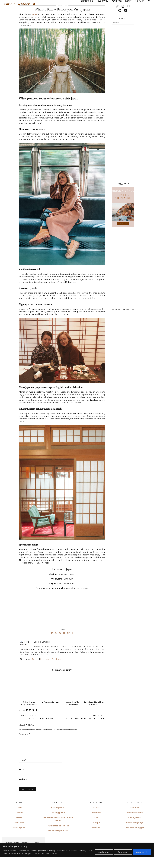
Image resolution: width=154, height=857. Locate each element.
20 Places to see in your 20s (50, 702)
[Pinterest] (60, 632)
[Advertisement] (62, 608)
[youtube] (125, 10)
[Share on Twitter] (30, 710)
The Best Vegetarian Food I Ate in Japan (85, 716)
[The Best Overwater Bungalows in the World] (29, 686)
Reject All (123, 852)
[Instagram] (56, 632)
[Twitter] (52, 632)
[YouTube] (64, 632)
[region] (77, 850)
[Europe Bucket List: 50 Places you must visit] (94, 686)
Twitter (35, 659)
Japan (35, 14)
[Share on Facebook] (27, 710)
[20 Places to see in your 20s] (51, 686)
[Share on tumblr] (36, 710)
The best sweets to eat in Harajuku (36, 716)
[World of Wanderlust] (19, 4)
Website (23, 779)
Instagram (45, 659)
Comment (24, 734)
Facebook (56, 659)
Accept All (142, 852)
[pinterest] (119, 10)
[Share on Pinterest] (33, 710)
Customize (104, 852)
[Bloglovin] (72, 632)
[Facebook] (68, 632)
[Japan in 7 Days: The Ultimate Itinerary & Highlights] (73, 686)
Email (22, 769)
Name (22, 760)
